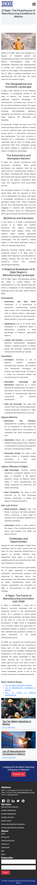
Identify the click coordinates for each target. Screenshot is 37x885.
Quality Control (6, 820)
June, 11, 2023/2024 (9, 757)
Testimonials (5, 847)
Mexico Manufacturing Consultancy (13, 824)
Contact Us (5, 844)
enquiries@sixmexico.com (26, 792)
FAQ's (3, 854)
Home (3, 833)
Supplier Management (8, 813)
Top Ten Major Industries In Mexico (16, 722)
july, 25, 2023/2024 (8, 727)
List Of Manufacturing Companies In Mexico (13, 752)
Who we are (5, 837)
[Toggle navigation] (34, 4)
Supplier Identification (8, 810)
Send (6, 873)
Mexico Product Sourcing (9, 806)
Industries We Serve (8, 840)
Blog (2, 851)
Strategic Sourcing (7, 817)
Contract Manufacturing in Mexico (12, 827)
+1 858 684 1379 (12, 794)
